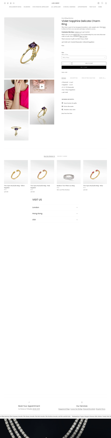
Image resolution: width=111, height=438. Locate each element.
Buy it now (84, 67)
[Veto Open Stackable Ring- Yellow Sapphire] (16, 172)
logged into (76, 34)
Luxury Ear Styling (76, 409)
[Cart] (106, 3)
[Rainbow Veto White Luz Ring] (69, 172)
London (35, 207)
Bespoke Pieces (100, 409)
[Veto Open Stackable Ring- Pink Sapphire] (42, 172)
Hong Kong (37, 213)
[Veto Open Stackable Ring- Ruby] (95, 172)
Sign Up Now (83, 36)
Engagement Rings (64, 409)
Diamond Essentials (89, 409)
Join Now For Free (67, 113)
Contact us (78, 32)
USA (34, 219)
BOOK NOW (36, 409)
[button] (102, 3)
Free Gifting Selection (67, 18)
